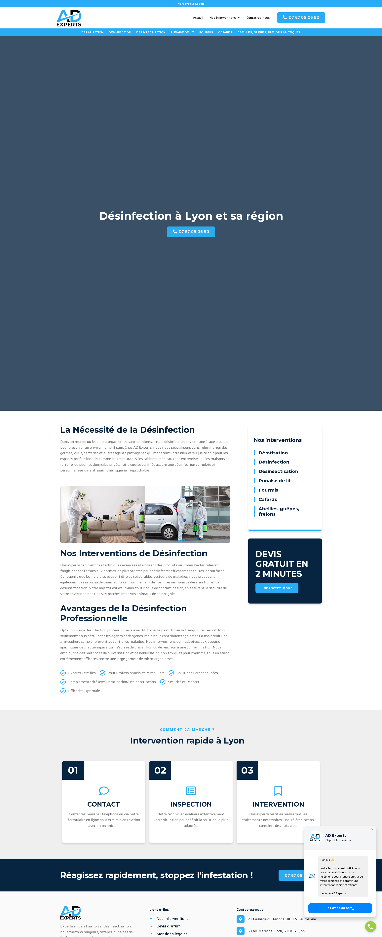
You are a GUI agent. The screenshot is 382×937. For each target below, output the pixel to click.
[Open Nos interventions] (238, 17)
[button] (340, 908)
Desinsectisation (278, 471)
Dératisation (273, 453)
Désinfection (274, 462)
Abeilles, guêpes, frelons (279, 511)
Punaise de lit (275, 480)
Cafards (268, 499)
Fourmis (268, 490)
